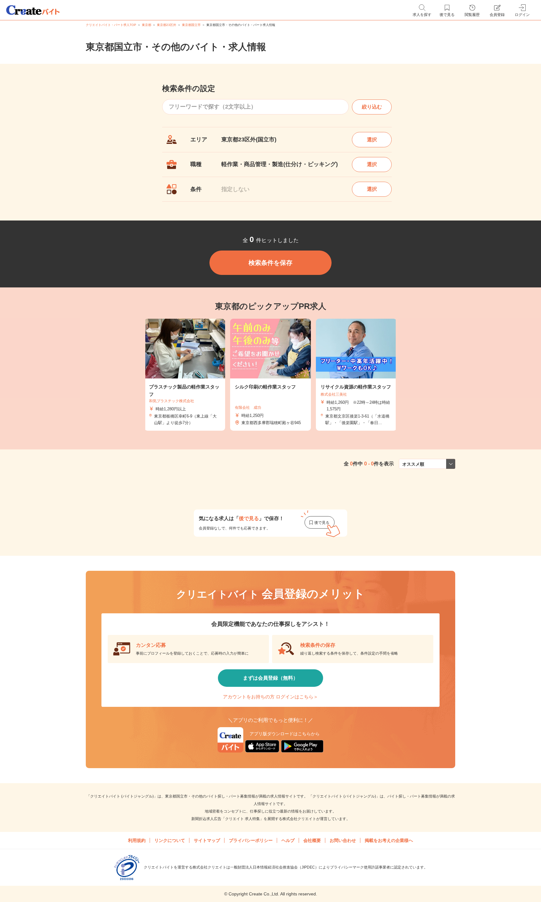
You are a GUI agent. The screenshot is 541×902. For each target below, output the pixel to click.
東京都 (146, 25)
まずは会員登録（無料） (270, 678)
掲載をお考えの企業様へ (389, 840)
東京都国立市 (191, 25)
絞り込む (372, 106)
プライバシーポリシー (251, 840)
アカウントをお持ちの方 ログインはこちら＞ (270, 696)
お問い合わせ (343, 840)
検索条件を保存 (270, 262)
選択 (372, 139)
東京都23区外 (166, 25)
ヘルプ (288, 840)
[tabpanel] (270, 375)
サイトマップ (207, 840)
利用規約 (137, 840)
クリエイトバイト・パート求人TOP (111, 25)
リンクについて (169, 840)
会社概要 (312, 840)
